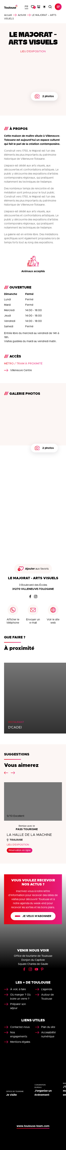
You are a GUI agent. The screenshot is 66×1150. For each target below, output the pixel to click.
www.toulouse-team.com (33, 1126)
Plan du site (48, 1027)
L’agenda (46, 989)
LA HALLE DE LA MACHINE (29, 835)
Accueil (8, 15)
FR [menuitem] (26, 6)
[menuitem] (26, 7)
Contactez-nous (20, 1027)
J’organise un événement (43, 1092)
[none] (26, 7)
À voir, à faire (18, 989)
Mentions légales (20, 1042)
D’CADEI (15, 727)
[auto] (44, 6)
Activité (22, 15)
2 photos (48, 96)
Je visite (11, 1095)
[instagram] (35, 596)
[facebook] (30, 596)
